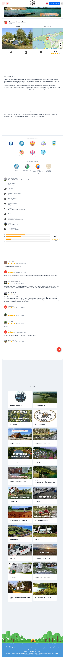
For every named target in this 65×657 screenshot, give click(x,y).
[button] (47, 38)
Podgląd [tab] (17, 26)
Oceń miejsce (41, 55)
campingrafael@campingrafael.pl (16, 214)
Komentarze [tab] (47, 26)
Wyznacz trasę (11, 55)
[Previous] (4, 39)
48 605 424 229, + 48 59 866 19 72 (16, 209)
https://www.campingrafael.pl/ (15, 219)
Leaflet (46, 48)
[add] (59, 349)
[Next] (29, 39)
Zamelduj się (26, 55)
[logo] (32, 2)
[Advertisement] (32, 65)
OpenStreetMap (53, 48)
